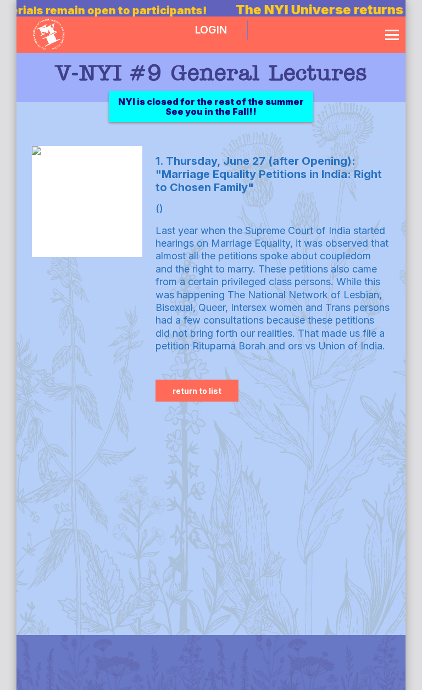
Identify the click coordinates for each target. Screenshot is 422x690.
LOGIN (211, 30)
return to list (197, 391)
